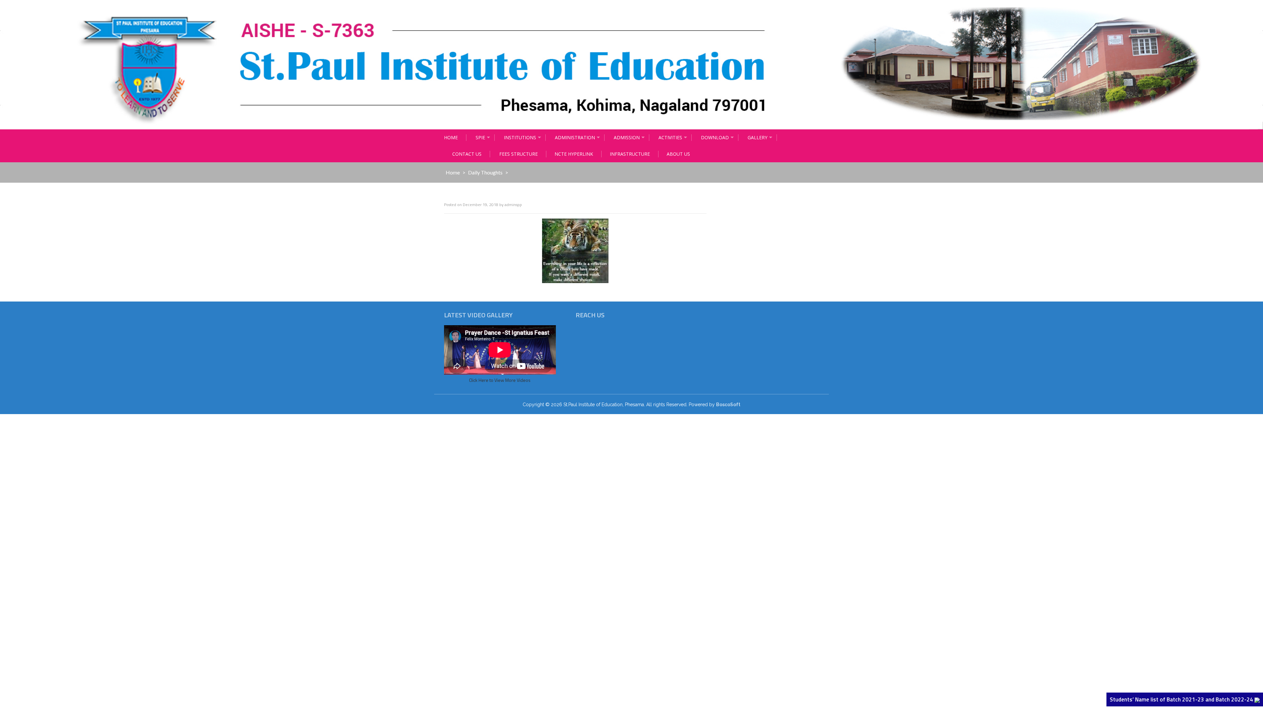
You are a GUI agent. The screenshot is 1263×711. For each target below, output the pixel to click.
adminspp (513, 204)
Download (715, 137)
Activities (670, 137)
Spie (480, 137)
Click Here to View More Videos (500, 380)
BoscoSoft (728, 404)
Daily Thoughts (485, 172)
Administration (575, 137)
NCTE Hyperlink (574, 154)
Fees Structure (518, 154)
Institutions (520, 137)
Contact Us (467, 154)
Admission (627, 137)
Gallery (757, 137)
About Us (678, 154)
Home (451, 137)
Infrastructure (630, 154)
